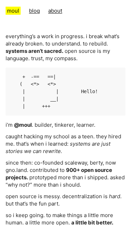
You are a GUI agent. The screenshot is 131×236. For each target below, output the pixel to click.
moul (13, 10)
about (55, 10)
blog (34, 10)
